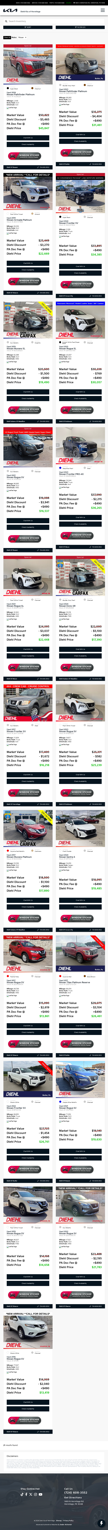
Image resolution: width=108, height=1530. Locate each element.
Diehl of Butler (64, 164)
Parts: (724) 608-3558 (57, 3)
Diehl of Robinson (65, 421)
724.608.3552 (44, 167)
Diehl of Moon (64, 547)
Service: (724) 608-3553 (40, 3)
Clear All (7, 38)
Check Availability (28, 144)
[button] (50, 65)
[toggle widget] (101, 1523)
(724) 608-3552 (75, 1492)
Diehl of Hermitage (13, 804)
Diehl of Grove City (66, 296)
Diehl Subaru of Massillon (16, 421)
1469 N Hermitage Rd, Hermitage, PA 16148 (90, 3)
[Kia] (10, 10)
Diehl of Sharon (12, 293)
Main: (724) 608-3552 (23, 3)
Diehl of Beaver (12, 167)
